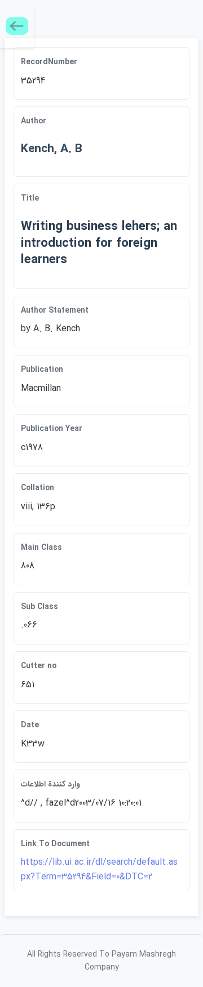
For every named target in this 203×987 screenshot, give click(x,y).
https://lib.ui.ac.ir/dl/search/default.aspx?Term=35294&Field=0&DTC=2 (99, 869)
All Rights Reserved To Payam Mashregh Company (101, 960)
